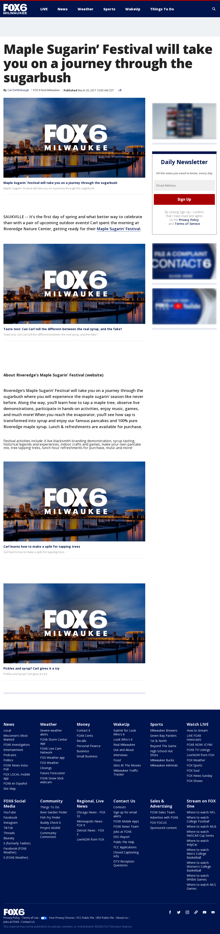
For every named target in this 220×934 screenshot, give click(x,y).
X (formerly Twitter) (17, 843)
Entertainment (13, 750)
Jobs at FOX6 (122, 832)
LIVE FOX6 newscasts (194, 737)
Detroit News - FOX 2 (90, 832)
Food (117, 760)
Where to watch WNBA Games (198, 877)
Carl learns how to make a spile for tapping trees (41, 546)
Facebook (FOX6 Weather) (14, 850)
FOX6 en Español (15, 783)
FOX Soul (193, 770)
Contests (119, 807)
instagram (187, 912)
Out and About (123, 750)
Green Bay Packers (163, 736)
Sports (156, 724)
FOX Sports (194, 765)
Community (51, 800)
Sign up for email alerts (125, 814)
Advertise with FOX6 (164, 817)
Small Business (87, 756)
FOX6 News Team (126, 826)
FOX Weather (49, 763)
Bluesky (8, 838)
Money (83, 724)
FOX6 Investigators (16, 745)
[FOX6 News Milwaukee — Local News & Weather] (17, 9)
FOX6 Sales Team (162, 812)
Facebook (10, 817)
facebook (170, 912)
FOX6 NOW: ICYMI (199, 745)
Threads (9, 833)
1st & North (158, 741)
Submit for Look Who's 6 (124, 732)
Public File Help (123, 842)
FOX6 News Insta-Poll (16, 767)
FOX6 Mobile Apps (126, 821)
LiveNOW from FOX (200, 755)
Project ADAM (50, 828)
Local (7, 730)
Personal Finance (89, 746)
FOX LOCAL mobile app (16, 776)
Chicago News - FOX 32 (91, 814)
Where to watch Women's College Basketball (199, 866)
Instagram (10, 823)
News (8, 724)
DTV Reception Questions (123, 863)
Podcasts (9, 755)
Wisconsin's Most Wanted (15, 737)
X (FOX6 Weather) (15, 857)
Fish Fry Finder (50, 817)
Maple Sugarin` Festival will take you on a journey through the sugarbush (60, 183)
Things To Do (49, 807)
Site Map (9, 788)
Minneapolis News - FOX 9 (90, 823)
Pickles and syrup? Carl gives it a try (31, 668)
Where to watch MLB (201, 826)
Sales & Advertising (161, 803)
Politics (8, 760)
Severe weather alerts (51, 732)
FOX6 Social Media (14, 803)
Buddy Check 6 (50, 823)
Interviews (120, 755)
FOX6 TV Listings (198, 750)
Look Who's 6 (123, 739)
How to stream (197, 730)
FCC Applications (125, 847)
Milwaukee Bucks (162, 760)
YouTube (9, 812)
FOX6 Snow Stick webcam (52, 780)
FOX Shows (195, 781)
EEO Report (121, 837)
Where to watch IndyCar (198, 843)
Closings (46, 768)
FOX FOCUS (158, 823)
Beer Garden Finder (53, 812)
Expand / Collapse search (214, 9)
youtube (204, 912)
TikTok (8, 828)
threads (195, 912)
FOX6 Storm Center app (53, 741)
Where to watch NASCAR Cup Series (200, 834)
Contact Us (124, 800)
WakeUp (121, 724)
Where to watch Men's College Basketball (198, 853)
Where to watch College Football (198, 819)
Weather (48, 724)
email (213, 912)
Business (83, 751)
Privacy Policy (189, 220)
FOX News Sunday (199, 776)
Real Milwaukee (124, 745)
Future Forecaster (52, 773)
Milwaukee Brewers (163, 730)
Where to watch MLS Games (201, 886)
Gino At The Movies (127, 765)
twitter (178, 912)
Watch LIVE (198, 724)
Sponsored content (163, 828)
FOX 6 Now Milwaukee (46, 90)
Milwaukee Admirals (164, 765)
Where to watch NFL (201, 812)
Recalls (81, 741)
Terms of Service (187, 224)
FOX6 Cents (85, 736)
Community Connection (48, 835)
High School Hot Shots (161, 753)
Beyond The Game (163, 746)
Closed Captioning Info (126, 854)
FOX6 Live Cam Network (50, 750)
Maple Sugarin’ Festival (118, 228)
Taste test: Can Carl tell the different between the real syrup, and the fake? (62, 329)
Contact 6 (83, 730)
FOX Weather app (52, 757)
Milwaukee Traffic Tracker (125, 772)
